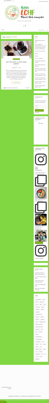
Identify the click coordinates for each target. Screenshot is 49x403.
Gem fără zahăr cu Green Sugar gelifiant (16, 63)
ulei (42, 354)
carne (45, 304)
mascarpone (38, 341)
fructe (8, 87)
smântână (38, 354)
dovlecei (37, 319)
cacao (37, 304)
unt (45, 354)
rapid (44, 349)
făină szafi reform (39, 326)
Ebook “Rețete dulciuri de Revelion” (40, 65)
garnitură (37, 329)
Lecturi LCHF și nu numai (40, 51)
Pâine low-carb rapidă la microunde (40, 289)
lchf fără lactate (15, 87)
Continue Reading (17, 82)
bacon (37, 302)
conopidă (37, 312)
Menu (3, 29)
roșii (36, 351)
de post (37, 316)
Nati (20, 67)
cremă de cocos (39, 314)
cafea (41, 304)
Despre (36, 53)
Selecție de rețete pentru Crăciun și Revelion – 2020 (40, 74)
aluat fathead (38, 299)
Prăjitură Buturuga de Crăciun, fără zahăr (39, 281)
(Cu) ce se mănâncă (39, 58)
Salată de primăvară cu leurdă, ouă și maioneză (40, 273)
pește (44, 344)
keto (36, 331)
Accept (2, 401)
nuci (43, 341)
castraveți (38, 307)
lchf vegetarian (39, 339)
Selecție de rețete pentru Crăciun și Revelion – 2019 (40, 78)
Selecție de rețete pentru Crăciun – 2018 (40, 82)
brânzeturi (42, 302)
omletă (37, 344)
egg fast (42, 319)
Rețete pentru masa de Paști (40, 41)
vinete (41, 356)
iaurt (42, 329)
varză (37, 356)
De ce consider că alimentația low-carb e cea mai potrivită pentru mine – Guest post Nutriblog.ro (40, 46)
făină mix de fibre (39, 324)
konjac (37, 334)
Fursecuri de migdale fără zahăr (40, 285)
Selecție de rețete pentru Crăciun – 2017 (40, 86)
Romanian (8, 0)
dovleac (42, 316)
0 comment (27, 87)
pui (40, 346)
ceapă (42, 307)
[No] (6, 402)
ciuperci (42, 309)
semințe (40, 351)
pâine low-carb (39, 349)
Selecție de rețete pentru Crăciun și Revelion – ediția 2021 (40, 70)
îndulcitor (10, 87)
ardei (44, 299)
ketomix (40, 331)
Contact (36, 56)
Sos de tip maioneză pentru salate (40, 277)
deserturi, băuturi (16, 59)
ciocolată (37, 309)
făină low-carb (42, 321)
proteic (37, 346)
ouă (41, 344)
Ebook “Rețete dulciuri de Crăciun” (40, 61)
